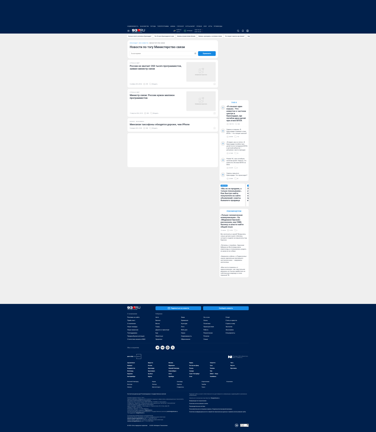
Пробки (199, 26)
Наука (183, 333)
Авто (157, 317)
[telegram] (157, 348)
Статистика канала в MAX (136, 339)
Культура (184, 323)
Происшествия (208, 327)
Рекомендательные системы (197, 406)
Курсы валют (190, 26)
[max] (168, 348)
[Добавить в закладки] (214, 84)
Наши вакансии (132, 330)
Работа (205, 330)
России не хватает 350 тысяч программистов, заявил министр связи (156, 67)
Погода (153, 26)
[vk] (162, 348)
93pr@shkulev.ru (215, 398)
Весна (157, 323)
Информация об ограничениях (197, 401)
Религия (206, 336)
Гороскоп (180, 26)
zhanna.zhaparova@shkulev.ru (135, 418)
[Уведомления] (242, 31)
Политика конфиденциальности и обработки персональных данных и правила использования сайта (217, 411)
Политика (206, 323)
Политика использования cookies (198, 403)
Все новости (143, 43)
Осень (205, 320)
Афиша (172, 26)
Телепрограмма (163, 26)
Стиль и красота (231, 320)
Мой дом (184, 330)
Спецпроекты (230, 333)
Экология (229, 327)
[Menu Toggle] (128, 31)
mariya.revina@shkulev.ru (134, 421)
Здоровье (158, 339)
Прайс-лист (131, 320)
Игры (210, 26)
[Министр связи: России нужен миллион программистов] (201, 101)
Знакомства (144, 26)
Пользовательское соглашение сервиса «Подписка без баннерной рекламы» (210, 409)
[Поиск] (238, 31)
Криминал (184, 320)
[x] (173, 348)
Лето (182, 327)
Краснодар (134, 43)
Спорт (228, 317)
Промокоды (218, 26)
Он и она (206, 317)
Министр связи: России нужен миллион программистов (152, 96)
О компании (131, 323)
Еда (156, 333)
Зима (183, 317)
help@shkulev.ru (140, 413)
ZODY (205, 26)
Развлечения (208, 333)
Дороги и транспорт (162, 330)
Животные (159, 336)
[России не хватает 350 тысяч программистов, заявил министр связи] (201, 72)
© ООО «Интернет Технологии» (159, 425)
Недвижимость (132, 26)
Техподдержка (132, 333)
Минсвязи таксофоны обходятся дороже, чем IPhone (160, 124)
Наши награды (132, 327)
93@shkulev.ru (148, 410)
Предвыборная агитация (135, 336)
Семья (205, 339)
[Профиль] (247, 31)
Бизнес (157, 320)
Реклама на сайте (133, 317)
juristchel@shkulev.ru (172, 411)
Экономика (230, 330)
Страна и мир (230, 323)
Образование (185, 339)
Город (157, 327)
